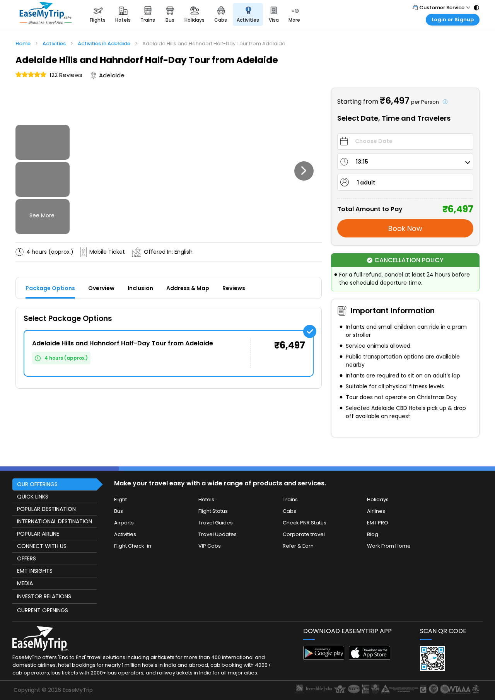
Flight (120, 499)
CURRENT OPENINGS (42, 610)
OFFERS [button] (26, 558)
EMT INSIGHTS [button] (35, 571)
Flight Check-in (132, 546)
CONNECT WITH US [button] (42, 546)
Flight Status (213, 511)
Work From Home (389, 546)
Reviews (233, 288)
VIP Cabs (209, 546)
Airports (124, 522)
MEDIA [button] (25, 583)
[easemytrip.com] (45, 14)
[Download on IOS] (369, 657)
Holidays (378, 499)
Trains (290, 499)
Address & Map (187, 288)
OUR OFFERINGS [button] (37, 484)
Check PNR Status (304, 522)
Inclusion (140, 288)
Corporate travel (304, 534)
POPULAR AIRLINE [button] (38, 534)
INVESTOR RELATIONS (44, 596)
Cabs (289, 511)
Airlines (376, 511)
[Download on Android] (324, 657)
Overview (101, 288)
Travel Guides (215, 522)
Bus (118, 511)
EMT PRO (377, 522)
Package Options (50, 288)
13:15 (362, 162)
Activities (125, 534)
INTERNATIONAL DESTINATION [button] (54, 521)
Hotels (206, 499)
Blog (372, 534)
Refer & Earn (298, 546)
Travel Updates (217, 534)
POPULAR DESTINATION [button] (46, 509)
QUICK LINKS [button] (32, 496)
